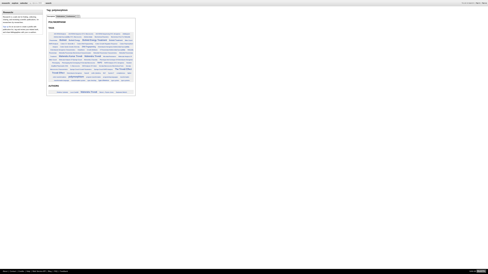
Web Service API (39, 271)
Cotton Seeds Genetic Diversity (70, 47)
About (5, 271)
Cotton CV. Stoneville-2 (68, 44)
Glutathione (81, 50)
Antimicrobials (88, 37)
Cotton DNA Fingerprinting (85, 44)
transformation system (78, 80)
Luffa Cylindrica (96, 73)
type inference (103, 80)
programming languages (110, 77)
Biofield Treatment (116, 40)
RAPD (99, 63)
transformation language (61, 80)
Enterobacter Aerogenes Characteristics (62, 50)
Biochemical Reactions (102, 37)
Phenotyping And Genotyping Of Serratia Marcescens (78, 63)
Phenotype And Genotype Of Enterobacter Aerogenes (116, 60)
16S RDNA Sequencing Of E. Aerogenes (108, 34)
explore (15, 3)
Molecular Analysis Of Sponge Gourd (70, 60)
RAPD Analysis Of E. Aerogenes (114, 63)
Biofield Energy (74, 40)
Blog (50, 271)
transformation (124, 77)
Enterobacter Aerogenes (74, 73)
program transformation (93, 77)
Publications (61, 16)
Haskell (86, 73)
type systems (125, 80)
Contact (13, 271)
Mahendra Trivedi (93, 56)
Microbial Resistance (109, 56)
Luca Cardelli (74, 92)
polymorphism (76, 76)
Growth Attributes (92, 50)
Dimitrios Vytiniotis (62, 92)
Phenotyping (56, 63)
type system (115, 80)
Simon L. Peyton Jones (106, 92)
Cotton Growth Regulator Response (106, 44)
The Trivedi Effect (123, 69)
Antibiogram (126, 34)
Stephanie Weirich (121, 92)
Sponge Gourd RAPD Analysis (103, 69)
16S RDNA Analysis (60, 34)
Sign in (478, 3)
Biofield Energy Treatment (94, 40)
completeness (121, 73)
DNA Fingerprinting (89, 47)
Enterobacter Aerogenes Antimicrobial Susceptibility (113, 47)
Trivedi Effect (58, 73)
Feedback (64, 271)
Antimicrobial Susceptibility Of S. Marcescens (68, 37)
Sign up (484, 3)
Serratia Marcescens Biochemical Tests (111, 66)
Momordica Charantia (90, 60)
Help (28, 271)
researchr (6, 3)
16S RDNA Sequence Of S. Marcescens (80, 34)
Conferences (70, 16)
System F (111, 73)
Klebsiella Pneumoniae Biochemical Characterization (75, 53)
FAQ (56, 271)
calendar (24, 3)
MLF (104, 73)
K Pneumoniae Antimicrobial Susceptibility (112, 50)
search (48, 3)
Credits (21, 271)
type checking (92, 80)
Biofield (62, 40)
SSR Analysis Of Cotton (89, 66)
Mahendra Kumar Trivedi (70, 56)
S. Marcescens (75, 66)
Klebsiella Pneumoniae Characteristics (105, 53)
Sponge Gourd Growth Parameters (81, 69)
